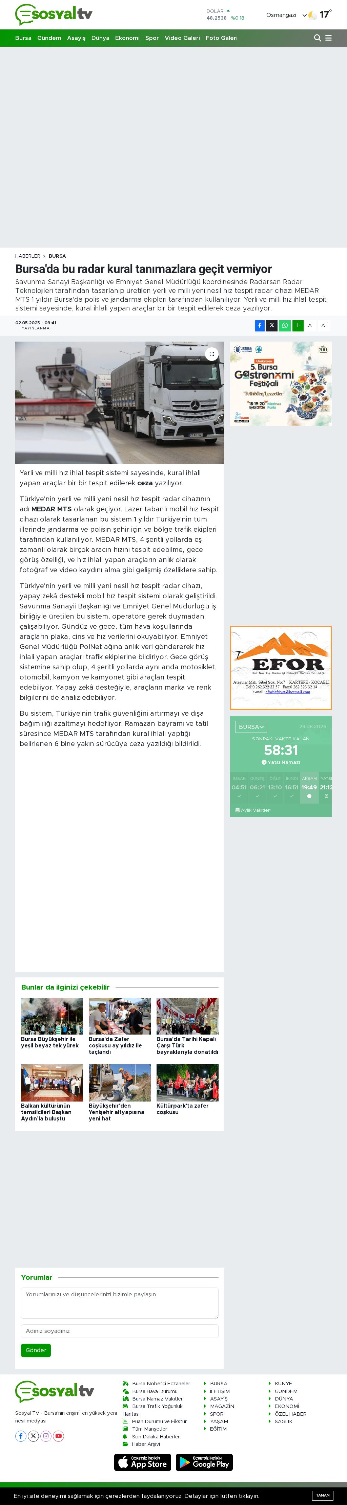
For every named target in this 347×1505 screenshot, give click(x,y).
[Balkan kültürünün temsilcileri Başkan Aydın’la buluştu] (52, 1082)
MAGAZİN (222, 1406)
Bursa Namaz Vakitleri (158, 1399)
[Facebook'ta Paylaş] (260, 325)
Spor (152, 38)
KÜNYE (283, 1383)
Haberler (27, 256)
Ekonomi (127, 38)
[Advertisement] (173, 99)
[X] (33, 1436)
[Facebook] (20, 1436)
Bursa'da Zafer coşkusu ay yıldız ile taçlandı (115, 1046)
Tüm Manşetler (149, 1429)
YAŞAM (219, 1421)
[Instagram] (46, 1436)
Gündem (49, 38)
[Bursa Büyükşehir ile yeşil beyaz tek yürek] (52, 1016)
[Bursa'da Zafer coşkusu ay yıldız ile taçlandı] (120, 1016)
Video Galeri (182, 38)
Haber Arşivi (146, 1444)
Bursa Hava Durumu (155, 1391)
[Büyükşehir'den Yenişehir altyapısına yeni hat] (120, 1082)
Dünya (100, 38)
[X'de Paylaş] (272, 325)
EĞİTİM (218, 1429)
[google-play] (204, 1462)
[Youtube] (58, 1436)
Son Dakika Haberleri (156, 1436)
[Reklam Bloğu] (281, 668)
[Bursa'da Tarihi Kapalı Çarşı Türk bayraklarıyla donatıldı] (188, 1016)
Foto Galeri (222, 38)
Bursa (23, 38)
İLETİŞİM (220, 1391)
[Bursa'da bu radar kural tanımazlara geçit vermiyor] (119, 403)
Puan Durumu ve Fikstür (159, 1421)
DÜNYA (284, 1399)
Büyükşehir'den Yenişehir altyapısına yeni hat (116, 1112)
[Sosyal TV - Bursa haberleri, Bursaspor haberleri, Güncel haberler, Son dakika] (54, 14)
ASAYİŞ (219, 1399)
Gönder (36, 1350)
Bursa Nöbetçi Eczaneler (161, 1383)
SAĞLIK (283, 1421)
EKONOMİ (287, 1406)
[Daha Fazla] (298, 325)
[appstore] (144, 1462)
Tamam (323, 1495)
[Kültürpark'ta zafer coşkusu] (188, 1082)
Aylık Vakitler (255, 810)
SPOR (217, 1414)
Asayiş (76, 38)
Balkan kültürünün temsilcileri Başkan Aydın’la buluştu (46, 1112)
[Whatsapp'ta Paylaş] (285, 325)
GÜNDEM (286, 1391)
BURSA (57, 256)
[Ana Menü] (327, 38)
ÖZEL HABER (291, 1414)
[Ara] (318, 38)
